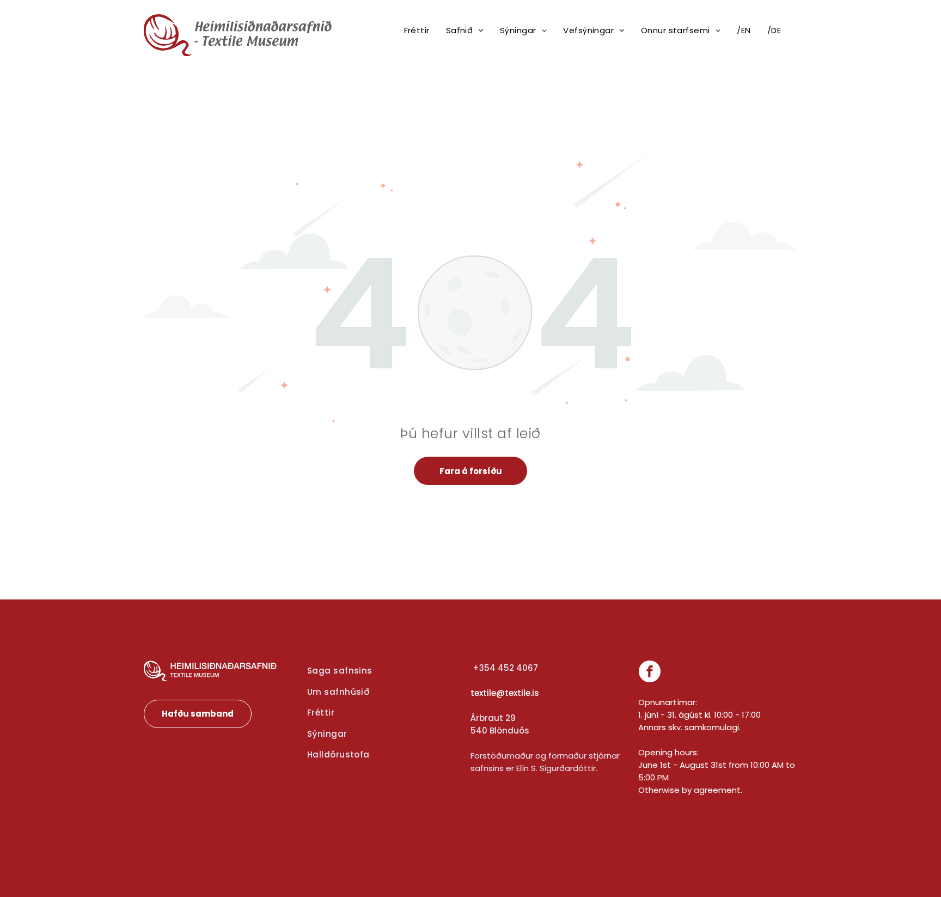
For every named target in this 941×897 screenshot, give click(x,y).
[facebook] (650, 672)
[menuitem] (417, 31)
